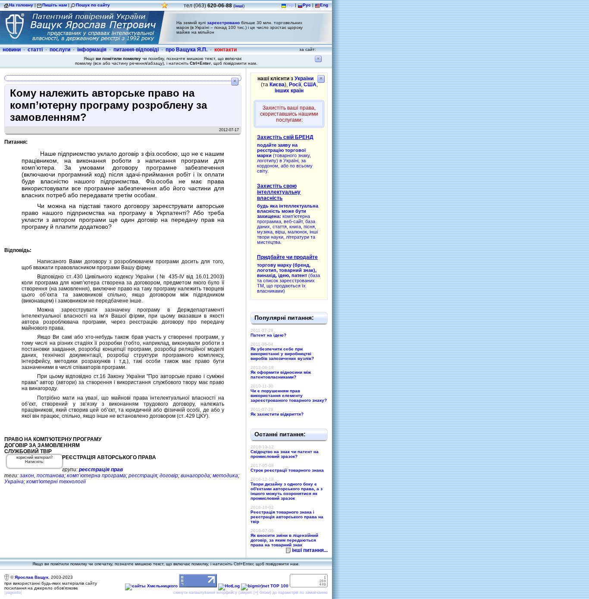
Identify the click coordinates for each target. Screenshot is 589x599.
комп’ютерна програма (96, 476)
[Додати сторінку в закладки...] (164, 7)
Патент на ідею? (268, 335)
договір (169, 476)
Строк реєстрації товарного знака (287, 470)
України (303, 79)
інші (239, 5)
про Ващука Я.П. (186, 50)
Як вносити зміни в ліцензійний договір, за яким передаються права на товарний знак (284, 540)
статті (35, 50)
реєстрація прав (101, 470)
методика (225, 476)
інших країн (289, 91)
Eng (324, 5)
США (310, 85)
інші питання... (310, 550)
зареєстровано (223, 22)
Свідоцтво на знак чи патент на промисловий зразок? (285, 454)
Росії (295, 85)
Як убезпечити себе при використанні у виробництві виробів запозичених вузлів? (282, 354)
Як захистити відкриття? (277, 414)
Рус (307, 5)
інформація (92, 50)
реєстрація (142, 476)
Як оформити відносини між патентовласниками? (281, 374)
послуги (60, 50)
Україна (14, 482)
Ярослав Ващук (31, 577)
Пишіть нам (54, 5)
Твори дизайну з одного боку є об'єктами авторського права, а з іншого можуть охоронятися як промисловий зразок (287, 491)
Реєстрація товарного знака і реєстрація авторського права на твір (287, 517)
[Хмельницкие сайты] (151, 585)
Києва (277, 85)
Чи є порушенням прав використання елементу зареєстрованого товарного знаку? (289, 395)
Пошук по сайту (93, 5)
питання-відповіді (136, 50)
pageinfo (13, 592)
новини (12, 50)
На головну (21, 5)
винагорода (195, 476)
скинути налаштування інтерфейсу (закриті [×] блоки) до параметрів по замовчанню (250, 592)
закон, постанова (42, 476)
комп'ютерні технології (56, 482)
